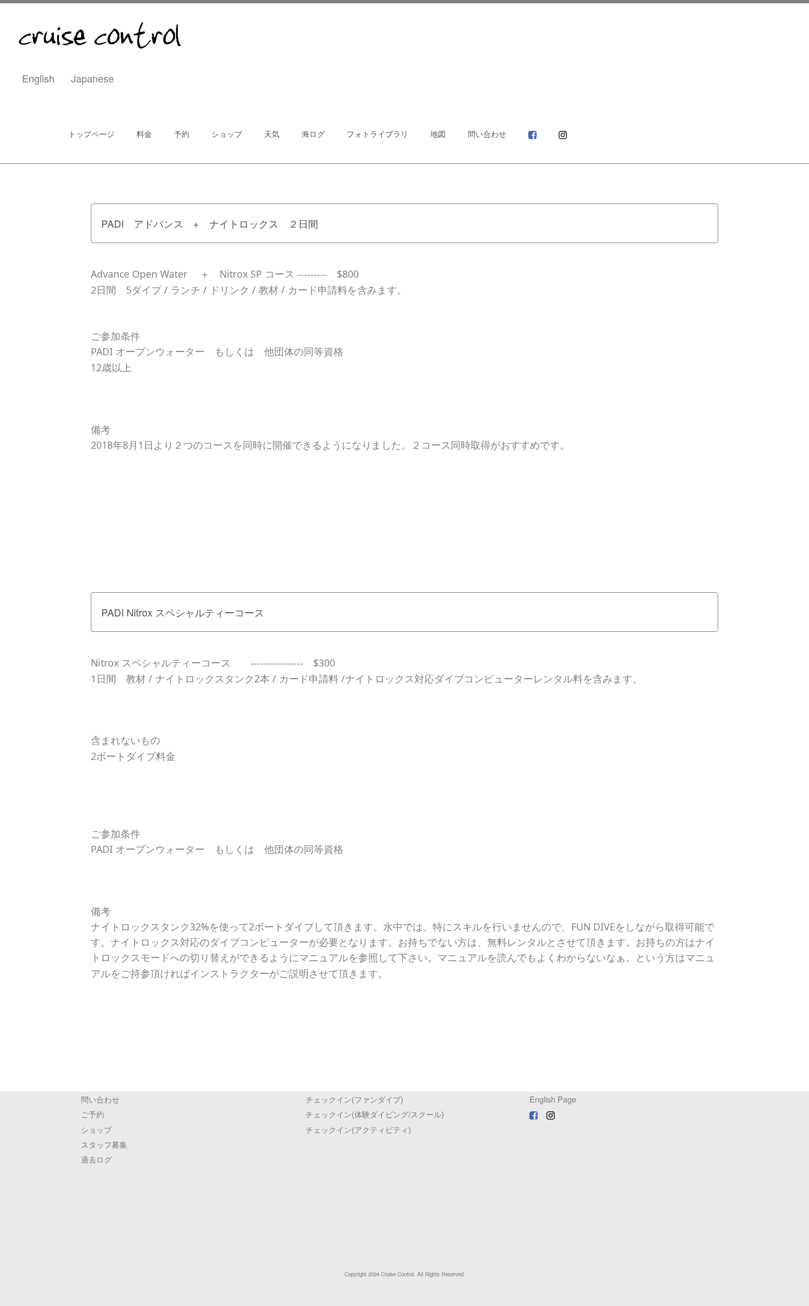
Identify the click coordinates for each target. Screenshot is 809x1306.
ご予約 (92, 1114)
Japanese (92, 78)
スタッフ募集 (104, 1144)
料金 (144, 134)
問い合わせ (487, 134)
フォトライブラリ (377, 134)
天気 (272, 134)
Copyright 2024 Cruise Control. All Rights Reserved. (405, 1274)
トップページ (91, 134)
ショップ (226, 134)
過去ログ (96, 1159)
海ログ (313, 134)
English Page (552, 1099)
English (38, 78)
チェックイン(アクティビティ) (358, 1129)
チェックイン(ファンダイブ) (354, 1099)
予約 (181, 134)
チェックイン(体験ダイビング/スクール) (374, 1114)
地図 (438, 134)
